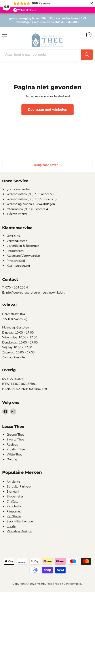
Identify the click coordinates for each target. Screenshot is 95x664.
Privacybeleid (16, 261)
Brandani (13, 491)
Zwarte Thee (15, 439)
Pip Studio (14, 516)
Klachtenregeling (18, 266)
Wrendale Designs (19, 531)
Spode (11, 526)
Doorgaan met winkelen (47, 109)
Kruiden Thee (16, 449)
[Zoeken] (87, 54)
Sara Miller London (20, 521)
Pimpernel (14, 511)
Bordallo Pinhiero (19, 486)
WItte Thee (14, 454)
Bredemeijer (15, 496)
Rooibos (12, 444)
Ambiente (13, 482)
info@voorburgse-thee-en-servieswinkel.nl (35, 292)
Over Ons (13, 236)
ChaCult (12, 501)
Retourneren (15, 251)
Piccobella (14, 506)
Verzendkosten (17, 241)
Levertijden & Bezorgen (23, 246)
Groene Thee (15, 435)
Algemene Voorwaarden (23, 256)
